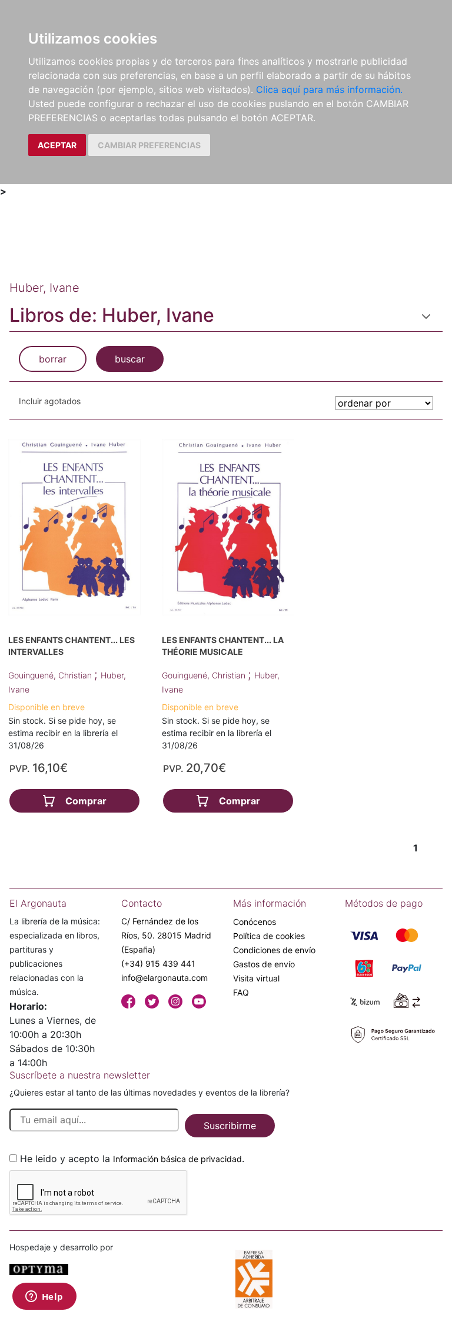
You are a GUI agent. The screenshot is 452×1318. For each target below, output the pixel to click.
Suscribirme (230, 1125)
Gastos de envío (264, 964)
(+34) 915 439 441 (158, 963)
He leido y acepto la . (132, 1158)
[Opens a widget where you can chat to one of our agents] (44, 1297)
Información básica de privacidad (177, 1159)
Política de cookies (269, 936)
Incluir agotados (50, 401)
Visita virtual (256, 978)
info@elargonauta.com (164, 978)
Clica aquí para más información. (329, 89)
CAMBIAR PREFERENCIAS (149, 145)
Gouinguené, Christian (51, 675)
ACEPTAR (57, 145)
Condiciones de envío (274, 950)
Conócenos (254, 922)
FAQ (241, 992)
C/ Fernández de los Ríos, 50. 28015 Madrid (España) (166, 935)
